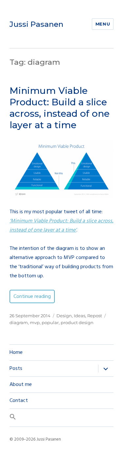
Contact (19, 400)
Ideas (79, 315)
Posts (16, 368)
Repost (94, 315)
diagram (19, 322)
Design (64, 315)
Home (16, 352)
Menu (102, 23)
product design (77, 322)
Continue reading (34, 296)
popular (50, 322)
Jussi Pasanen (36, 24)
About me (21, 384)
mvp (35, 322)
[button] (61, 417)
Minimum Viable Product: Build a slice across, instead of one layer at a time (60, 107)
